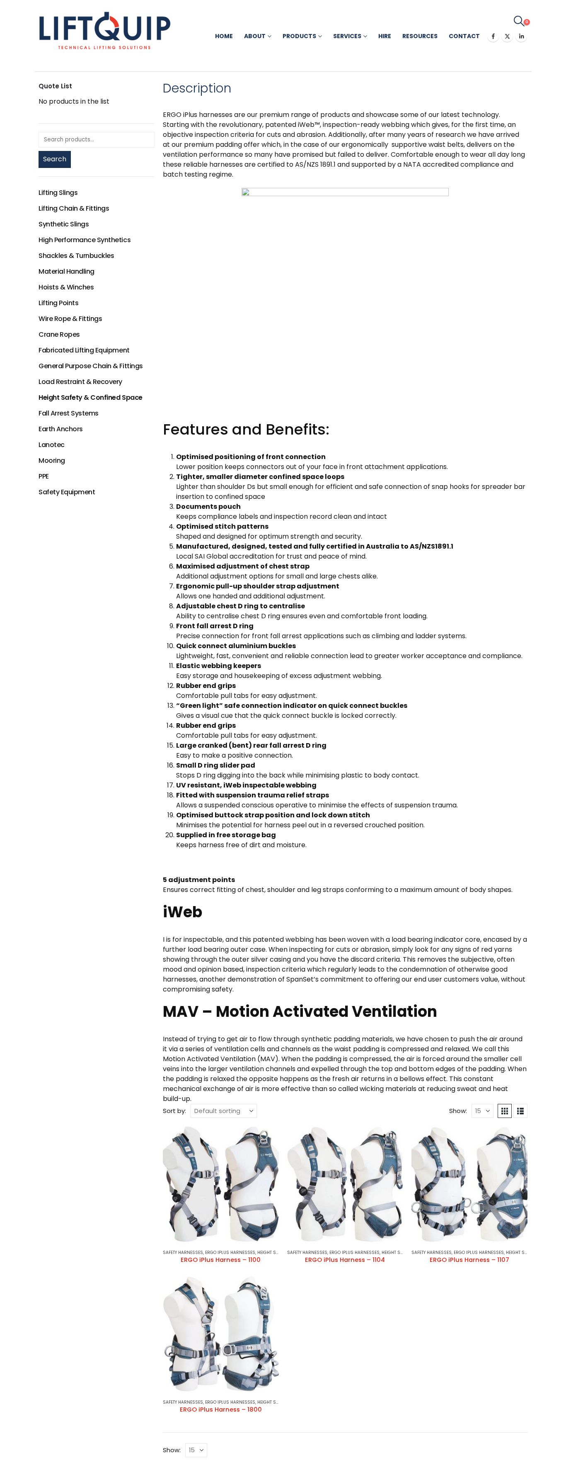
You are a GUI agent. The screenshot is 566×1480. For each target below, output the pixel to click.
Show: (458, 1110)
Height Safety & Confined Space (91, 397)
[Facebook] (493, 36)
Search (54, 159)
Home (224, 36)
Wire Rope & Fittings (70, 318)
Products (299, 36)
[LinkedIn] (521, 36)
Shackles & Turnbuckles (76, 255)
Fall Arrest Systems (69, 413)
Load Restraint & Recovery (80, 381)
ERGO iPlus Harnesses (230, 1252)
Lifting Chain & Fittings (74, 208)
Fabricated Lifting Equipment (84, 350)
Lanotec (52, 445)
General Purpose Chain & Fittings (91, 366)
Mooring (52, 460)
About (255, 36)
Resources (420, 36)
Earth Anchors (61, 429)
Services (347, 36)
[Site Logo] (105, 30)
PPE (44, 476)
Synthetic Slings (64, 224)
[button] (519, 21)
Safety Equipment (67, 492)
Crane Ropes (59, 334)
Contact (464, 36)
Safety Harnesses (183, 1252)
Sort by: (174, 1110)
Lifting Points (58, 303)
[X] (507, 36)
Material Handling (66, 271)
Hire (384, 36)
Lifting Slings (58, 192)
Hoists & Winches (66, 287)
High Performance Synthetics (85, 240)
